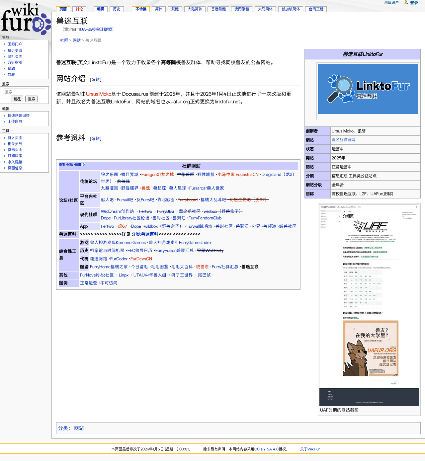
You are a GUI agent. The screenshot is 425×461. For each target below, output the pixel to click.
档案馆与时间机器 (107, 250)
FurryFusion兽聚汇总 (174, 250)
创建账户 (391, 2)
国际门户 (15, 44)
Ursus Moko (98, 94)
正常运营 (88, 282)
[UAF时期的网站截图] (369, 305)
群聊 (11, 74)
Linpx (123, 274)
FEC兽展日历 (140, 250)
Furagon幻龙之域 (157, 174)
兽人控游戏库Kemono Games (118, 242)
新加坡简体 (291, 9)
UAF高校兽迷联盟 (96, 29)
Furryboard (188, 199)
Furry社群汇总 (225, 266)
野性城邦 (205, 174)
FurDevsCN (141, 258)
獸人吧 (107, 199)
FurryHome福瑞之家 (109, 266)
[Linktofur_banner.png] (368, 88)
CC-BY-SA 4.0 (266, 449)
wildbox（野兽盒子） (223, 211)
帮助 (11, 68)
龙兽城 (123, 181)
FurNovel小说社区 (97, 274)
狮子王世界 (182, 274)
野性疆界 (129, 188)
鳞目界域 (129, 174)
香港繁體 (218, 9)
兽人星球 (177, 188)
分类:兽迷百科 (144, 234)
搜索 (5, 84)
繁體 (175, 9)
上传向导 (15, 121)
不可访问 (109, 282)
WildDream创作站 (117, 211)
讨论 (79, 9)
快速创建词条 (19, 115)
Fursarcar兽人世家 (206, 188)
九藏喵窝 (109, 188)
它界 (256, 226)
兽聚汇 (179, 217)
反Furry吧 (145, 199)
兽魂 (145, 188)
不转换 (140, 9)
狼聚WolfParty (210, 250)
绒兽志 (202, 266)
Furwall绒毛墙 (199, 226)
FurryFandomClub (205, 217)
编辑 (95, 79)
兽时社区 (161, 217)
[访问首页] (25, 18)
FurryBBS (165, 211)
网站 (77, 40)
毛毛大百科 (182, 266)
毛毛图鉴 (159, 266)
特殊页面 (15, 149)
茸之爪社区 (190, 211)
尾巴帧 (204, 274)
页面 (63, 9)
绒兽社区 (288, 226)
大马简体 (265, 9)
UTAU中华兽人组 (149, 274)
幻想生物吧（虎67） (249, 199)
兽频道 (269, 226)
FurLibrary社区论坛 (131, 217)
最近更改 (15, 50)
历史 (116, 9)
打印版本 (15, 155)
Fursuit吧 (125, 199)
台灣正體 (316, 9)
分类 (63, 428)
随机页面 (15, 56)
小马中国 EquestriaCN (238, 174)
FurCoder (119, 258)
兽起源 (159, 188)
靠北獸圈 (166, 199)
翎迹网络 (98, 258)
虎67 (122, 226)
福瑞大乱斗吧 (213, 199)
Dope (106, 217)
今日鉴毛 (139, 266)
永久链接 (15, 162)
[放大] (414, 117)
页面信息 (15, 168)
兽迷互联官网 (343, 139)
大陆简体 (195, 9)
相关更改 (15, 143)
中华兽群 (185, 174)
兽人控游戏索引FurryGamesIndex (180, 242)
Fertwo (145, 211)
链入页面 (15, 137)
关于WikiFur (310, 449)
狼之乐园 (109, 174)
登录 (414, 2)
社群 (64, 40)
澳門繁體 (241, 9)
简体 (158, 9)
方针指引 (15, 62)
